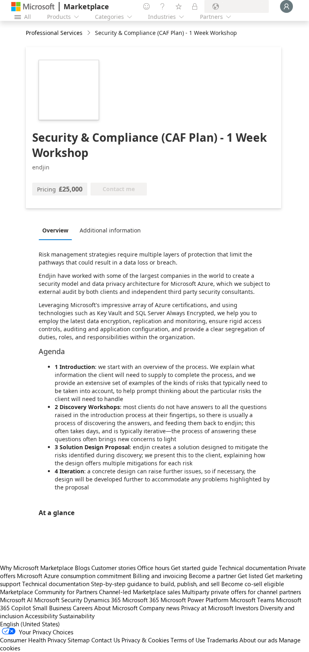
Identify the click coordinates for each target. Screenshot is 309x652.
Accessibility (41, 616)
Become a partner (212, 576)
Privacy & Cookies (145, 640)
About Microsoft (116, 608)
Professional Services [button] (54, 33)
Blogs (82, 568)
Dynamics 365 (102, 600)
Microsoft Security (58, 600)
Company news (159, 608)
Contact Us (105, 640)
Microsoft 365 (140, 600)
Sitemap (79, 640)
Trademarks (222, 640)
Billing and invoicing (160, 576)
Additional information (110, 230)
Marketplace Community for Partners (48, 592)
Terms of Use (188, 640)
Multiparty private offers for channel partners (241, 592)
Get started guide (194, 568)
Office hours (153, 568)
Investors (246, 608)
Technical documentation (252, 568)
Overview (55, 230)
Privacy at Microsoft (207, 608)
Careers (83, 608)
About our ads (258, 640)
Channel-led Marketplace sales (139, 592)
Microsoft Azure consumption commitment (75, 576)
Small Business (52, 608)
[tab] (57, 230)
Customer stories (113, 568)
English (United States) (30, 624)
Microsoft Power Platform (195, 600)
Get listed (250, 576)
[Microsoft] (33, 6)
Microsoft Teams (252, 600)
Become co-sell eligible (252, 584)
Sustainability (77, 616)
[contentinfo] (90, 33)
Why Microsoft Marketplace (36, 568)
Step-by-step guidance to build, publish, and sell (155, 584)
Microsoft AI (16, 600)
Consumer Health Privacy (33, 640)
